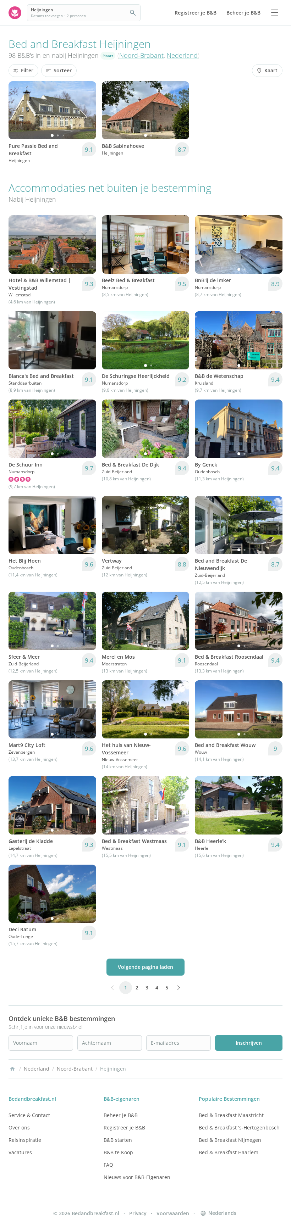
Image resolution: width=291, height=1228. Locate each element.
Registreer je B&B (124, 1127)
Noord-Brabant (141, 55)
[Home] (12, 1068)
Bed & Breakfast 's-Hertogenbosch (239, 1127)
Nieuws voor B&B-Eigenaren (137, 1177)
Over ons (19, 1127)
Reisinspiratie (25, 1140)
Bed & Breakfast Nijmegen (230, 1140)
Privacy (138, 1213)
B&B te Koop (118, 1152)
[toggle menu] (274, 12)
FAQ (108, 1164)
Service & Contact (29, 1115)
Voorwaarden (173, 1213)
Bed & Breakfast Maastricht (231, 1115)
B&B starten (118, 1140)
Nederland (182, 55)
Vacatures (20, 1152)
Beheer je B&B (121, 1115)
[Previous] (18, 110)
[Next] (86, 110)
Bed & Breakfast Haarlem (228, 1152)
